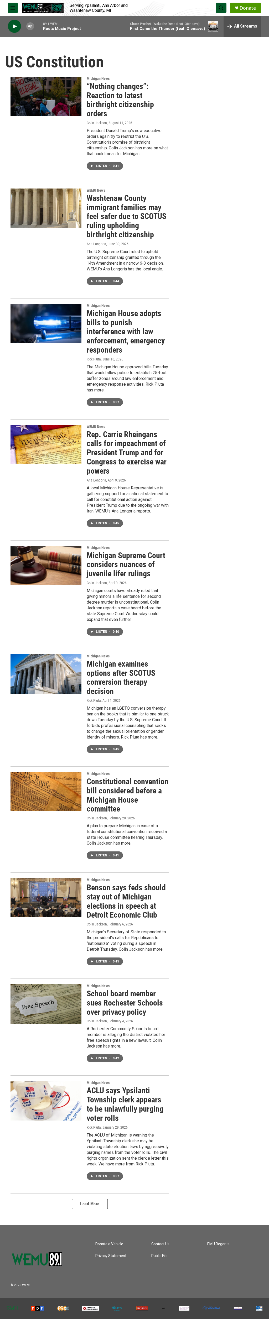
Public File (159, 1256)
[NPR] (37, 1308)
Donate (248, 8)
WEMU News (96, 190)
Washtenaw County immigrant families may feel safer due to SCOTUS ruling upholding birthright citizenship (126, 216)
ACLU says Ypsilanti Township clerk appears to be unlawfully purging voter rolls (125, 1104)
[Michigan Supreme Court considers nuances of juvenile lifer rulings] (46, 565)
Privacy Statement (110, 1256)
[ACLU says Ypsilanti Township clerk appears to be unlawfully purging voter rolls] (46, 1100)
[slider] (38, 26)
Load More (90, 1203)
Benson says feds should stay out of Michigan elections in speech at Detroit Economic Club (126, 901)
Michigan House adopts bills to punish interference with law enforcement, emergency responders (126, 331)
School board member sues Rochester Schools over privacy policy (125, 1003)
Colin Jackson (97, 123)
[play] (14, 26)
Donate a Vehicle (109, 1244)
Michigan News (98, 78)
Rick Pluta (94, 359)
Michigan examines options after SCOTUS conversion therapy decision (121, 677)
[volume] (30, 26)
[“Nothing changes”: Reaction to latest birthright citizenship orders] (46, 96)
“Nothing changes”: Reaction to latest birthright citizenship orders (120, 100)
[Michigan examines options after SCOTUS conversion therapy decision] (46, 674)
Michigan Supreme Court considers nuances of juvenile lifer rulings (126, 564)
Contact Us (160, 1244)
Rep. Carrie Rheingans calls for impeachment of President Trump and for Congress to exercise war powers (127, 452)
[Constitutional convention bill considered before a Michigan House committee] (46, 791)
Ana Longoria (96, 244)
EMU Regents (218, 1244)
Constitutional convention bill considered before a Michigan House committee (127, 795)
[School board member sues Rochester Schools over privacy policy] (46, 1003)
